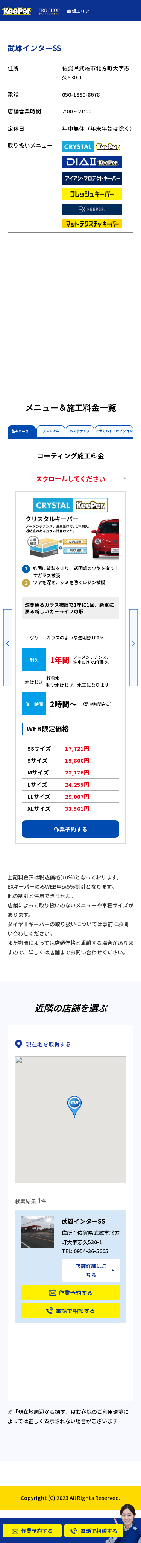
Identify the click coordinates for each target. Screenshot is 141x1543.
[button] (7, 647)
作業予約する (71, 829)
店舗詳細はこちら (91, 1270)
